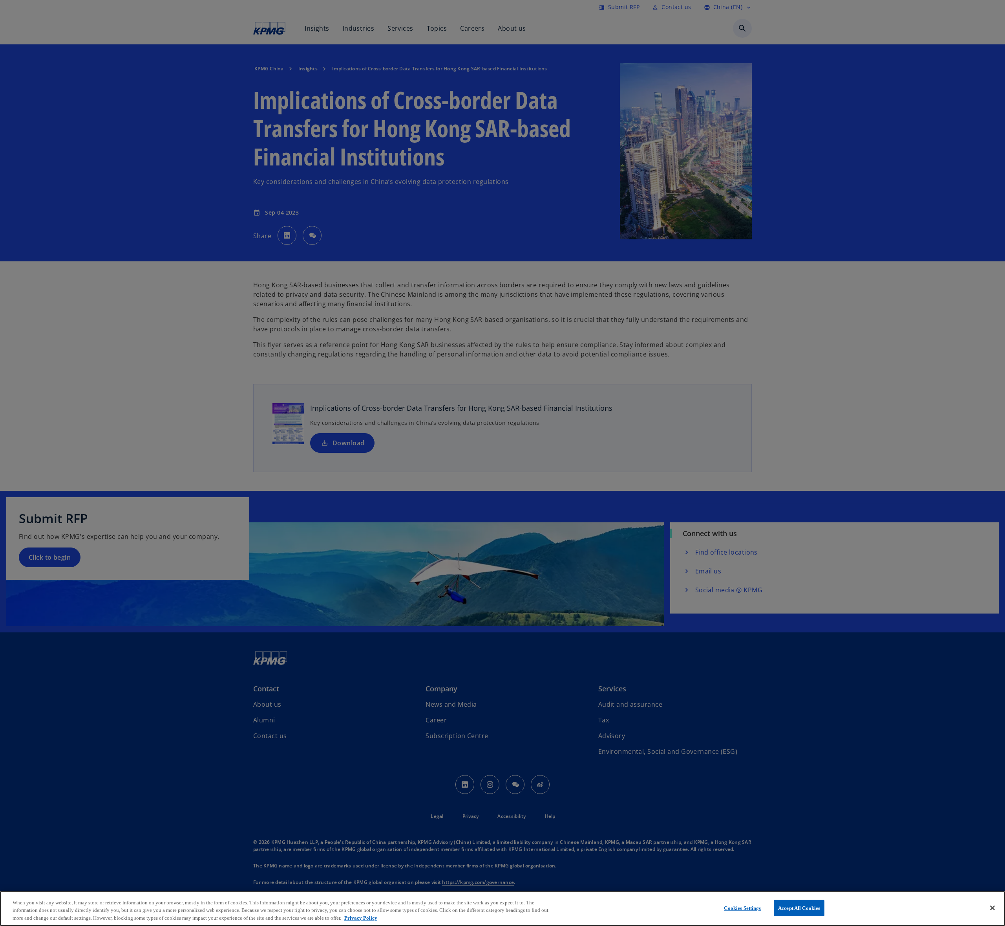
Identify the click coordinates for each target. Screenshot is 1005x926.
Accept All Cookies (799, 908)
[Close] (992, 908)
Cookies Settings (742, 908)
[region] (502, 908)
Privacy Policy (360, 918)
